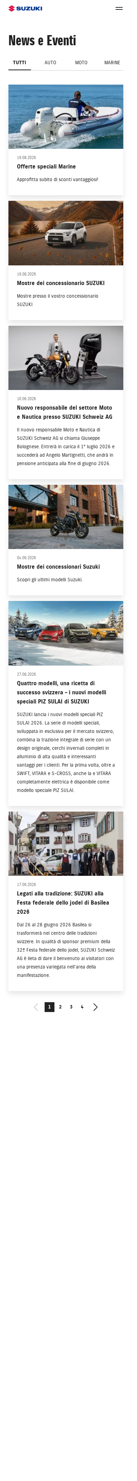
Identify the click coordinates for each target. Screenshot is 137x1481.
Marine (112, 63)
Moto (81, 63)
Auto (50, 63)
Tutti (19, 63)
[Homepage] (25, 8)
